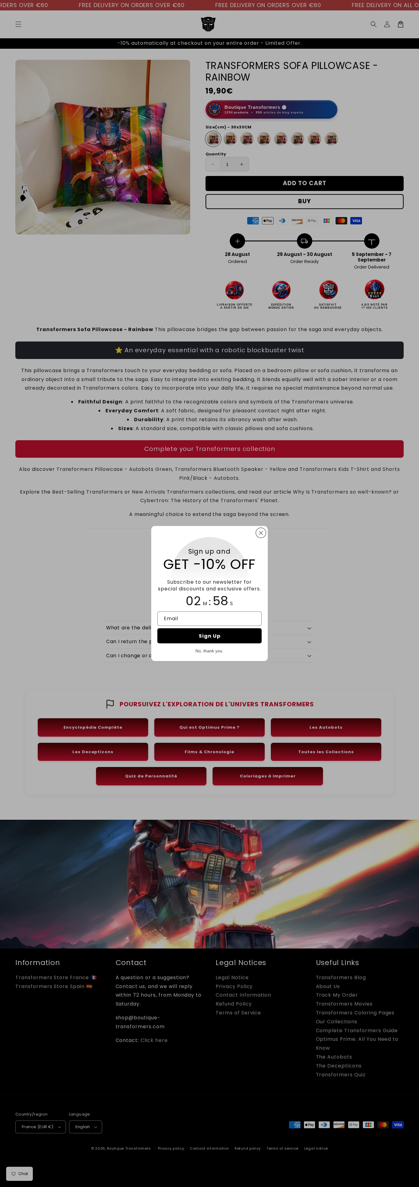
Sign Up (210, 635)
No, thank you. (209, 650)
